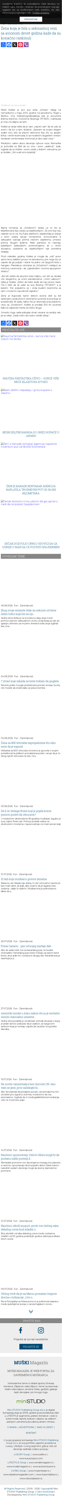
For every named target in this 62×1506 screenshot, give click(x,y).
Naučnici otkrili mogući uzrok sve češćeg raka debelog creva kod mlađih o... (30, 1227)
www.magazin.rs (41, 1462)
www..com (31, 1458)
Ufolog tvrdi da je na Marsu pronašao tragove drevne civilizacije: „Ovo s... (29, 1295)
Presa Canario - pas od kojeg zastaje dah (26, 946)
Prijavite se (31, 1346)
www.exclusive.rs (44, 1466)
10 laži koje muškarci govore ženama (24, 879)
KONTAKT (31, 1433)
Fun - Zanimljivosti (23, 605)
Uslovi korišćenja (45, 1491)
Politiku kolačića (40, 12)
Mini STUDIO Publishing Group (39, 1494)
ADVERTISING (27, 1427)
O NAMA (12, 1427)
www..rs (39, 1454)
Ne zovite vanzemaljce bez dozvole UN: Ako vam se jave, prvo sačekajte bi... (28, 1086)
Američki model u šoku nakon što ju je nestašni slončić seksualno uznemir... (30, 1015)
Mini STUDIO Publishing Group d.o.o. (26, 1410)
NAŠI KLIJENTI (45, 1427)
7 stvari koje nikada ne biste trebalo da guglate (30, 681)
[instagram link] (41, 1330)
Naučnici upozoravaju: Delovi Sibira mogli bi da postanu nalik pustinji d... (30, 1156)
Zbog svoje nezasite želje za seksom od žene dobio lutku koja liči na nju (28, 612)
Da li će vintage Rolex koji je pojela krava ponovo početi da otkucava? (26, 812)
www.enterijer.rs (38, 1470)
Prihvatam (31, 19)
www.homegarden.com (18, 1474)
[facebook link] (21, 1330)
